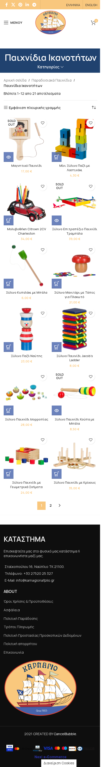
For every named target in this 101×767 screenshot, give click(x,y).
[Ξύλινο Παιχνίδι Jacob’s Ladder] (74, 329)
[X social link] (13, 4)
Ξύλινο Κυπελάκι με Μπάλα (26, 292)
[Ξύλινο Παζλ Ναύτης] (26, 329)
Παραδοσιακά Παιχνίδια (52, 80)
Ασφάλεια (12, 610)
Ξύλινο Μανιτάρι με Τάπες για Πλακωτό (74, 294)
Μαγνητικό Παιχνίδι (26, 166)
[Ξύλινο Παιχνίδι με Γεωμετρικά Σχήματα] (26, 456)
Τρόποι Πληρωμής (19, 626)
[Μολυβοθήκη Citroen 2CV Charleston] (26, 202)
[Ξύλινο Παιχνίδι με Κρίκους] (74, 456)
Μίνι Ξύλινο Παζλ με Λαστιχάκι (74, 168)
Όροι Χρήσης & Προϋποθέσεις (28, 601)
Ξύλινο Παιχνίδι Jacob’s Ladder (74, 358)
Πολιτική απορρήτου (20, 643)
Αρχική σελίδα (15, 80)
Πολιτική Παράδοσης (21, 618)
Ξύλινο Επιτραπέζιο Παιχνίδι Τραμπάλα (74, 231)
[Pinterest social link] (20, 4)
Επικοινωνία (14, 652)
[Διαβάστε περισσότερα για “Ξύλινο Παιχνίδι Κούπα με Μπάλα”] (57, 410)
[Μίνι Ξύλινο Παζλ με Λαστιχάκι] (74, 139)
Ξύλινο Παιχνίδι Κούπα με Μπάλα (74, 421)
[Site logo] (50, 22)
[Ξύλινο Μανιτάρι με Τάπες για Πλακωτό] (74, 265)
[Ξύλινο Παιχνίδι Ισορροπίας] (26, 392)
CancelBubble (65, 733)
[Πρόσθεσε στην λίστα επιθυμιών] (42, 123)
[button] (57, 157)
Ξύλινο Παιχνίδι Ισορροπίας (26, 419)
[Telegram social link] (34, 4)
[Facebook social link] (7, 4)
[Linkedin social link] (27, 4)
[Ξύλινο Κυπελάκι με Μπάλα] (26, 265)
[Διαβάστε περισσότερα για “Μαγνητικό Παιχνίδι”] (8, 157)
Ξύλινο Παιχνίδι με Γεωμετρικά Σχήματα (26, 484)
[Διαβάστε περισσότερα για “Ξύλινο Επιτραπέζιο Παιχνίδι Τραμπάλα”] (57, 220)
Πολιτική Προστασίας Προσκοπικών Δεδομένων (42, 635)
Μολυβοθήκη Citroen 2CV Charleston (26, 231)
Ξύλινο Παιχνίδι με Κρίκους (75, 482)
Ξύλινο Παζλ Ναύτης (26, 356)
